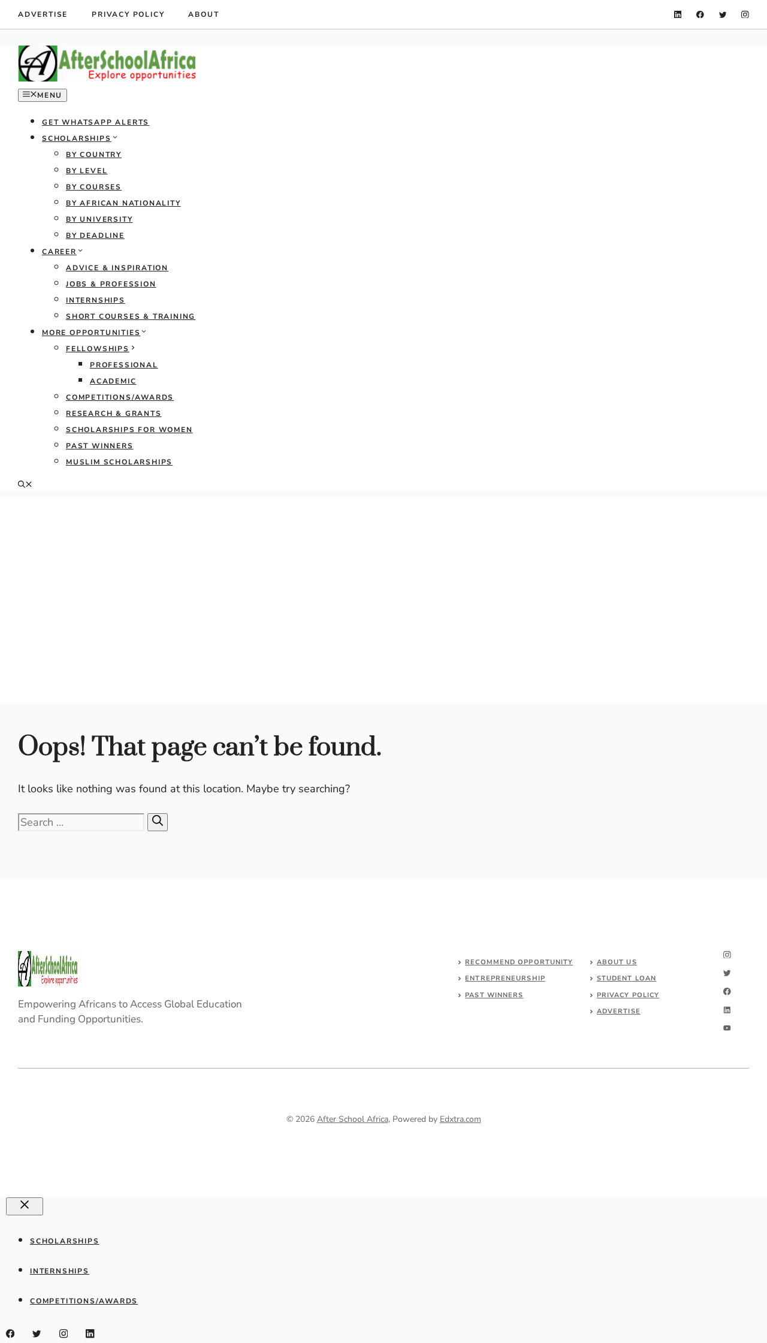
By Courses (94, 187)
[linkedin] (678, 15)
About (203, 14)
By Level (86, 171)
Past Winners (100, 446)
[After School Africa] (108, 79)
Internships (95, 300)
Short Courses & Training (130, 316)
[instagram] (745, 15)
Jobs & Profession (111, 284)
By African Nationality (123, 203)
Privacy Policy (128, 14)
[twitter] (723, 15)
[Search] (157, 822)
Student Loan (626, 978)
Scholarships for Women (129, 429)
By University (99, 219)
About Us (617, 962)
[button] (25, 485)
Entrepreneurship (505, 978)
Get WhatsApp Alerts (95, 122)
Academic (113, 381)
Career (59, 251)
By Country (94, 154)
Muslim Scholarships (119, 462)
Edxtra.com (460, 1119)
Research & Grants (114, 413)
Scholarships (76, 138)
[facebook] (700, 15)
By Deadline (95, 235)
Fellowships (97, 349)
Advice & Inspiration (117, 268)
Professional (124, 365)
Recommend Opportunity (519, 962)
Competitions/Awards (120, 397)
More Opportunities (91, 332)
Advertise (43, 14)
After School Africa (352, 1119)
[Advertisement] (383, 581)
